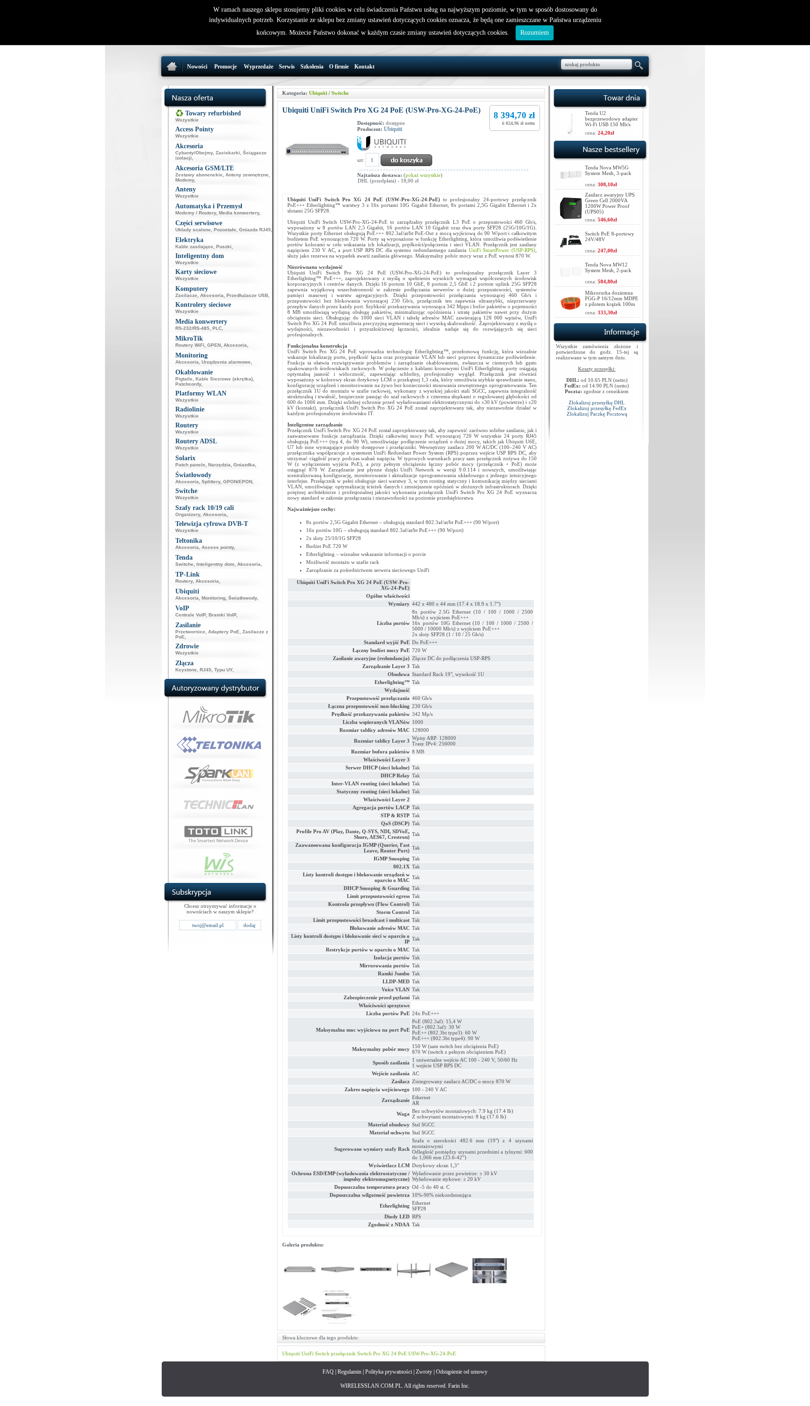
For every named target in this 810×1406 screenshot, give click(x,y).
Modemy (184, 179)
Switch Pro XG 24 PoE (382, 1353)
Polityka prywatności (388, 1371)
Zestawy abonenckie (199, 174)
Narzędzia (219, 464)
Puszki (224, 246)
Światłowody (242, 597)
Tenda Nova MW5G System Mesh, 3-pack (608, 170)
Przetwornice (190, 631)
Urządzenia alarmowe (226, 362)
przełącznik (343, 1353)
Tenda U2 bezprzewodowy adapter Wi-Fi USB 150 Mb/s (611, 118)
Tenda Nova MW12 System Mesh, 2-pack (608, 267)
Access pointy (218, 547)
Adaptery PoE (224, 631)
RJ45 (205, 669)
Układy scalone (193, 229)
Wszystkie (187, 119)
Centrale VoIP (190, 614)
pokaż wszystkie (423, 175)
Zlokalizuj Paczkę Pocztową (597, 414)
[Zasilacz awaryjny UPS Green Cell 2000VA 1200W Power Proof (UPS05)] (571, 217)
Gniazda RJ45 (255, 229)
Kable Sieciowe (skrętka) (224, 378)
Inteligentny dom (215, 564)
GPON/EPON (237, 481)
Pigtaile (184, 378)
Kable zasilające (194, 246)
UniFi (307, 1353)
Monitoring (213, 597)
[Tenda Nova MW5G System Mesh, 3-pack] (571, 184)
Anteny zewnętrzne (247, 174)
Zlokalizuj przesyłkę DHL (597, 402)
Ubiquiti (318, 93)
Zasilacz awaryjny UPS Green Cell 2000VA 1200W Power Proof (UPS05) (610, 203)
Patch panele (190, 464)
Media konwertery (239, 212)
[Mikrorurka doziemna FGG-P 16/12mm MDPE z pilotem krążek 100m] (571, 312)
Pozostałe (225, 229)
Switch (322, 1353)
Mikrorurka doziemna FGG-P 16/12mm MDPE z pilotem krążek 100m (611, 298)
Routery (184, 581)
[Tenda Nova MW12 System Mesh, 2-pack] (571, 281)
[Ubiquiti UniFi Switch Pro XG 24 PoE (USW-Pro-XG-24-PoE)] (299, 1286)
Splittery (211, 481)
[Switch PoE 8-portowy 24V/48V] (571, 247)
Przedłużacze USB (247, 295)
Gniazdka (244, 464)
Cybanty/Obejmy (194, 152)
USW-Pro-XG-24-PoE (432, 1353)
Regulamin (349, 1371)
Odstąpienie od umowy (462, 1371)
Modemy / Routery (195, 212)
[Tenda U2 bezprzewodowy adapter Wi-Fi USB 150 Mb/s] (571, 133)
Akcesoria (212, 295)
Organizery (187, 514)
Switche (184, 564)
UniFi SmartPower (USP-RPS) (502, 250)
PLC (217, 328)
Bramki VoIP (222, 614)
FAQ (328, 1371)
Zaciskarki (228, 152)
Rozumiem (534, 32)
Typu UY (223, 669)
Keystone (186, 669)
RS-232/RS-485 (192, 328)
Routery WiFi (189, 345)
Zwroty (424, 1371)
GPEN (214, 345)
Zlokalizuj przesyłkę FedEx (597, 408)
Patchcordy (188, 384)
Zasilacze (186, 295)
